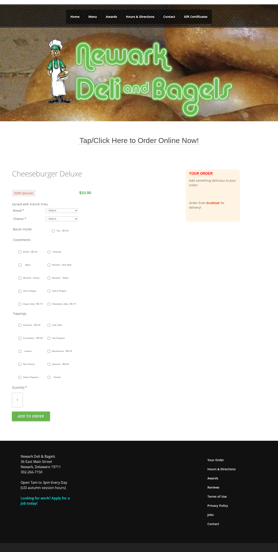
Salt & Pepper (59, 291)
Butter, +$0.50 (30, 252)
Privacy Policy (217, 506)
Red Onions (29, 364)
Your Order (215, 460)
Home (74, 17)
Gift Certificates (195, 17)
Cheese (19, 219)
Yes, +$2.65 (62, 230)
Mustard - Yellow (59, 278)
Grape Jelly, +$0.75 (30, 304)
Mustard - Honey (30, 278)
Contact (169, 17)
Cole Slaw (57, 325)
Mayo (28, 265)
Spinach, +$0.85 (59, 364)
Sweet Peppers (30, 377)
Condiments (22, 240)
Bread (18, 210)
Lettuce (28, 351)
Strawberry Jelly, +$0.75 (59, 304)
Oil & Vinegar (29, 291)
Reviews (213, 487)
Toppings (19, 313)
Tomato (57, 377)
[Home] (139, 77)
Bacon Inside (22, 229)
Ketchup (57, 252)
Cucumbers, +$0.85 (30, 338)
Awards (111, 17)
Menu (92, 17)
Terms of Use (217, 496)
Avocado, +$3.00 (30, 325)
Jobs (210, 515)
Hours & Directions (140, 17)
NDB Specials (23, 193)
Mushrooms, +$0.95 (59, 351)
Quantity (19, 387)
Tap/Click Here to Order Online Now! (139, 140)
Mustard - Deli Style (59, 265)
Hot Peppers (58, 338)
